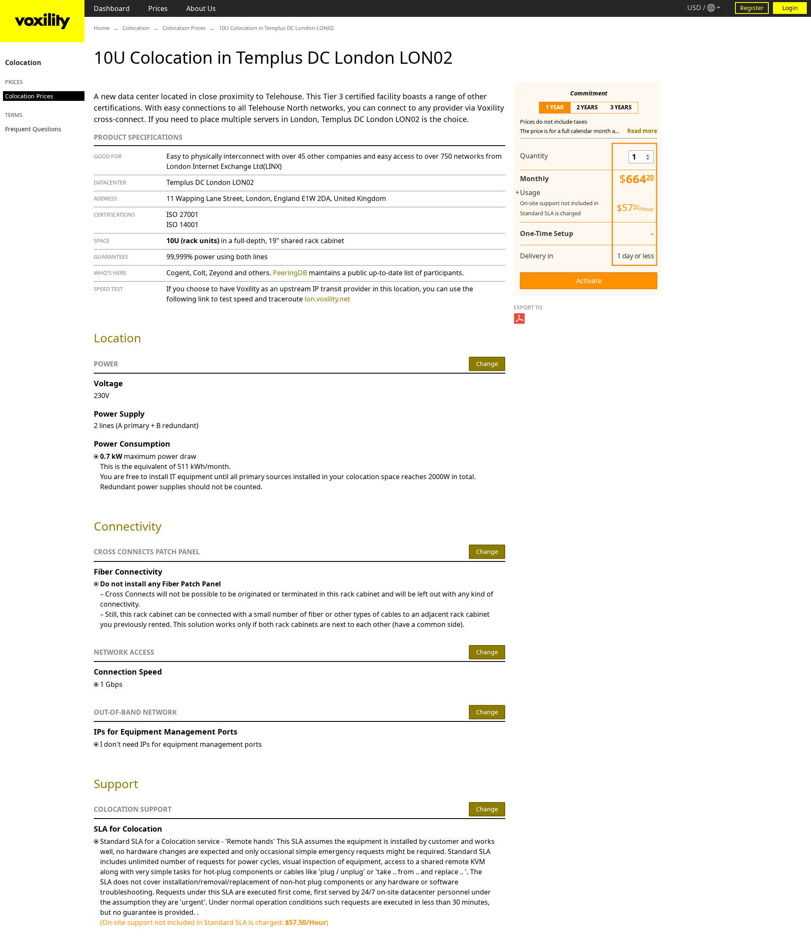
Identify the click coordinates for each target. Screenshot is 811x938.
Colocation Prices (29, 96)
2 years (587, 107)
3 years (620, 107)
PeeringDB (290, 272)
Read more (642, 131)
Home (101, 28)
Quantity (534, 155)
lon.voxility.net (327, 299)
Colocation (23, 62)
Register (752, 8)
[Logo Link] (42, 21)
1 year (555, 107)
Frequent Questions (33, 129)
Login (790, 8)
